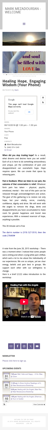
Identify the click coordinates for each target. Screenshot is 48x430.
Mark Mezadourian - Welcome (23, 10)
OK (29, 112)
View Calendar (38, 404)
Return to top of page (24, 419)
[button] (43, 102)
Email (9, 150)
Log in (29, 423)
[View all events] (43, 97)
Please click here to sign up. (14, 360)
